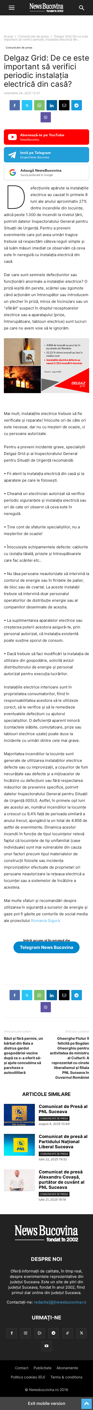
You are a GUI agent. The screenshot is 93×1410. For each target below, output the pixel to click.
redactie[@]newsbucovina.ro (60, 1302)
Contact (21, 1368)
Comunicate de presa (33, 36)
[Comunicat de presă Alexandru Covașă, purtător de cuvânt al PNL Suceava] (19, 1180)
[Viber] (46, 117)
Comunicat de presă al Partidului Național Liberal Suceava (63, 1141)
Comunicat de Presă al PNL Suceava (63, 1109)
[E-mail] (64, 105)
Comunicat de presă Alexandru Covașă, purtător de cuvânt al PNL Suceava (61, 1179)
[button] (11, 7)
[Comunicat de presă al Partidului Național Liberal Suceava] (19, 1145)
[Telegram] (76, 105)
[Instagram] (25, 1333)
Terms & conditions (66, 1377)
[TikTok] (67, 1333)
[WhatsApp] (39, 105)
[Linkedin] (52, 105)
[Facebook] (15, 105)
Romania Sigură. (46, 920)
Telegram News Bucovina (46, 947)
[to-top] (86, 1401)
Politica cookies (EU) (28, 1377)
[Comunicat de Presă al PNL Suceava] (19, 1115)
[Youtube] (46, 1346)
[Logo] (46, 1243)
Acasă (8, 36)
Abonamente (67, 1368)
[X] (27, 105)
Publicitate (42, 1368)
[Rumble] (39, 1333)
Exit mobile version (46, 1403)
